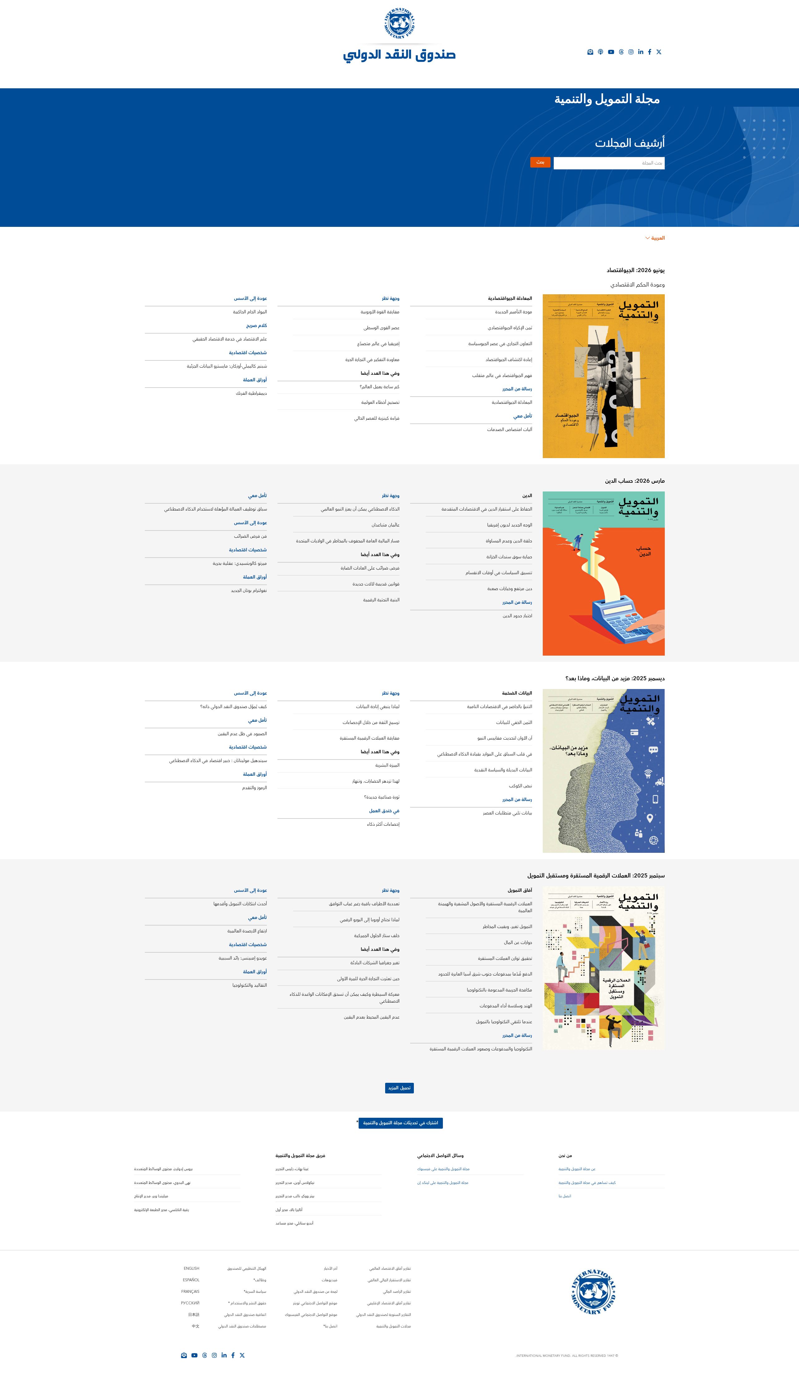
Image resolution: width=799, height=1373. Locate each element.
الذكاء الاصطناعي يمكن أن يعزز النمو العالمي (360, 509)
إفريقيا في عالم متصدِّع (378, 344)
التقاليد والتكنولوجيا (250, 985)
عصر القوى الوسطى (382, 328)
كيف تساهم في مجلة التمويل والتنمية (587, 1183)
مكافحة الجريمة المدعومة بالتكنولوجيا (499, 990)
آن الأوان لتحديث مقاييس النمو (505, 738)
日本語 (193, 1315)
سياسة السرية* (255, 1291)
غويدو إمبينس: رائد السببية (243, 958)
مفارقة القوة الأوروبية (380, 312)
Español (191, 1280)
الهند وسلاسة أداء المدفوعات (506, 1006)
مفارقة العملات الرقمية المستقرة (370, 738)
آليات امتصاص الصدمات (509, 429)
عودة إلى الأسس (250, 298)
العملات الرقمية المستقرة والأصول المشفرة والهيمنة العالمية (485, 907)
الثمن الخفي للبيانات (514, 722)
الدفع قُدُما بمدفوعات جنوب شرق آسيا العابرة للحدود (485, 974)
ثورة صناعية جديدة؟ (382, 797)
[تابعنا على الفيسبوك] (233, 1355)
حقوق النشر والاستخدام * (247, 1303)
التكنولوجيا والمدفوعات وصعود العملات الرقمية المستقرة (481, 1049)
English (191, 1268)
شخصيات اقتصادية (248, 353)
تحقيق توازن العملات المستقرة (505, 958)
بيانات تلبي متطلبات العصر (507, 813)
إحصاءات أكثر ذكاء (383, 824)
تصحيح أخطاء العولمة (380, 402)
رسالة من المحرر (517, 389)
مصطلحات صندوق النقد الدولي (242, 1326)
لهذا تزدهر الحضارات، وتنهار (376, 781)
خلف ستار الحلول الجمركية (377, 936)
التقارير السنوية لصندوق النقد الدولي (383, 1315)
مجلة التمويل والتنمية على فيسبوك (443, 1169)
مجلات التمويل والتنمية (393, 1326)
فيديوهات (329, 1280)
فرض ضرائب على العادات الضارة (370, 568)
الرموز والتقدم (254, 788)
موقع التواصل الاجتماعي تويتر (315, 1303)
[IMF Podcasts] (600, 52)
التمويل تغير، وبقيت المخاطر (507, 927)
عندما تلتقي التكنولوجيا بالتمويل (504, 1022)
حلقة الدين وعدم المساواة (509, 541)
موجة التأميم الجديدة (513, 312)
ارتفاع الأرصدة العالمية (247, 931)
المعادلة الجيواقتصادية (512, 402)
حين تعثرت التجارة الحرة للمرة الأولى (368, 979)
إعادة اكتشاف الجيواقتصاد (509, 360)
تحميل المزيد (399, 1088)
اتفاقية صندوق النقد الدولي (245, 1315)
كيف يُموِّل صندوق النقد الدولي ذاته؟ (233, 707)
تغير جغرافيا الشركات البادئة (375, 963)
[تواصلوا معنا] (659, 52)
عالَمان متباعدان (386, 525)
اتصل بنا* (330, 1326)
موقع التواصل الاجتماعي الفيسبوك (311, 1315)
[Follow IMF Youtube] (194, 1355)
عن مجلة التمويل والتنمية (577, 1169)
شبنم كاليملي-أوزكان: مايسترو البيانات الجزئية (227, 366)
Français (190, 1291)
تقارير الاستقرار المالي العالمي (389, 1280)
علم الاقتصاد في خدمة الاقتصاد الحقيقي (230, 339)
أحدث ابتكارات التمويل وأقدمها (240, 904)
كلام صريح (256, 325)
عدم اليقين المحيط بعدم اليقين (372, 1017)
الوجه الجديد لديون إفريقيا (509, 525)
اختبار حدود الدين (517, 616)
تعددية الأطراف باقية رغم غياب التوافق (364, 904)
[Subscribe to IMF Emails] (184, 1355)
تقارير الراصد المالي (397, 1291)
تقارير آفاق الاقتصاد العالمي (390, 1268)
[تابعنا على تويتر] (242, 1355)
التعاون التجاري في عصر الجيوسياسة (500, 344)
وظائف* (259, 1280)
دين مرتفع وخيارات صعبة (510, 589)
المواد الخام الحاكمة (250, 312)
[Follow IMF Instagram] (631, 52)
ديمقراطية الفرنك (251, 393)
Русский (190, 1303)
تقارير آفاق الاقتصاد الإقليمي (389, 1303)
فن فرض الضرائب (250, 536)
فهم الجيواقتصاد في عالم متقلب (502, 375)
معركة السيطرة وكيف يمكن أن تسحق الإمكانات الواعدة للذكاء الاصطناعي (345, 998)
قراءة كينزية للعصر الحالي (377, 418)
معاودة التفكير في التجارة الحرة (373, 360)
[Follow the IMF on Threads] (621, 52)
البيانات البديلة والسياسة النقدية (503, 770)
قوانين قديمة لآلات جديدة (376, 584)
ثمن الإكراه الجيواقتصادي (510, 328)
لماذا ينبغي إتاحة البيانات (378, 707)
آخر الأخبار (330, 1268)
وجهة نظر (391, 298)
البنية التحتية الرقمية (381, 600)
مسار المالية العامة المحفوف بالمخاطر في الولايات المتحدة (348, 541)
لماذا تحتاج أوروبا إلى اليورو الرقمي (370, 920)
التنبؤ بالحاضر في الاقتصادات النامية (499, 707)
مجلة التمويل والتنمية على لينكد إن (442, 1183)
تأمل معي (522, 416)
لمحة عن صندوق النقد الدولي (315, 1291)
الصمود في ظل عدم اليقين (242, 734)
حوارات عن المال (518, 942)
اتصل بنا (565, 1196)
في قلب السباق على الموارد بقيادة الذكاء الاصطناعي (484, 754)
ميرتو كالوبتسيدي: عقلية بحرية (240, 563)
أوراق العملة (255, 380)
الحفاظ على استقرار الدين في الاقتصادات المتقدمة (487, 509)
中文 (195, 1326)
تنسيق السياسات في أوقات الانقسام (499, 573)
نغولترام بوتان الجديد (249, 590)
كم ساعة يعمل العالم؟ (380, 387)
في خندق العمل (384, 811)
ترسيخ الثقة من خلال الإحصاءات (371, 722)
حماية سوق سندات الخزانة (509, 557)
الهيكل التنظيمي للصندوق (246, 1268)
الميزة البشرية (387, 765)
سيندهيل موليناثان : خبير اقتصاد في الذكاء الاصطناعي (218, 761)
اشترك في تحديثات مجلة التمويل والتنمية (400, 1123)
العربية (658, 238)
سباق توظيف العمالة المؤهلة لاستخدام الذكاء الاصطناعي (215, 509)
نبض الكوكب (520, 786)
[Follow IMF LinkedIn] (640, 52)
